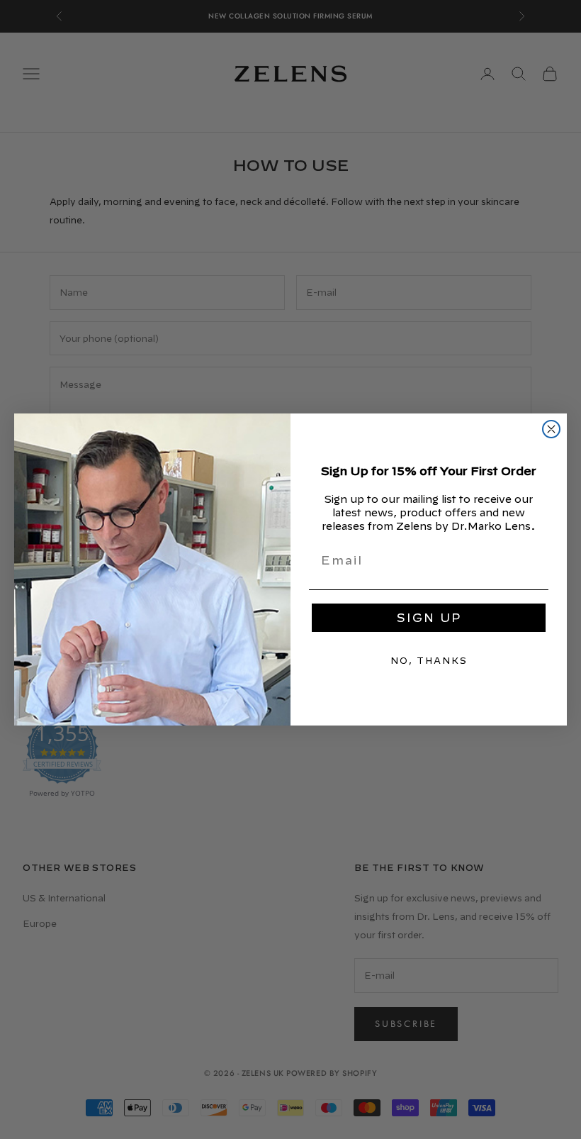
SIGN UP (429, 617)
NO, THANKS (429, 660)
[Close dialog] (551, 429)
